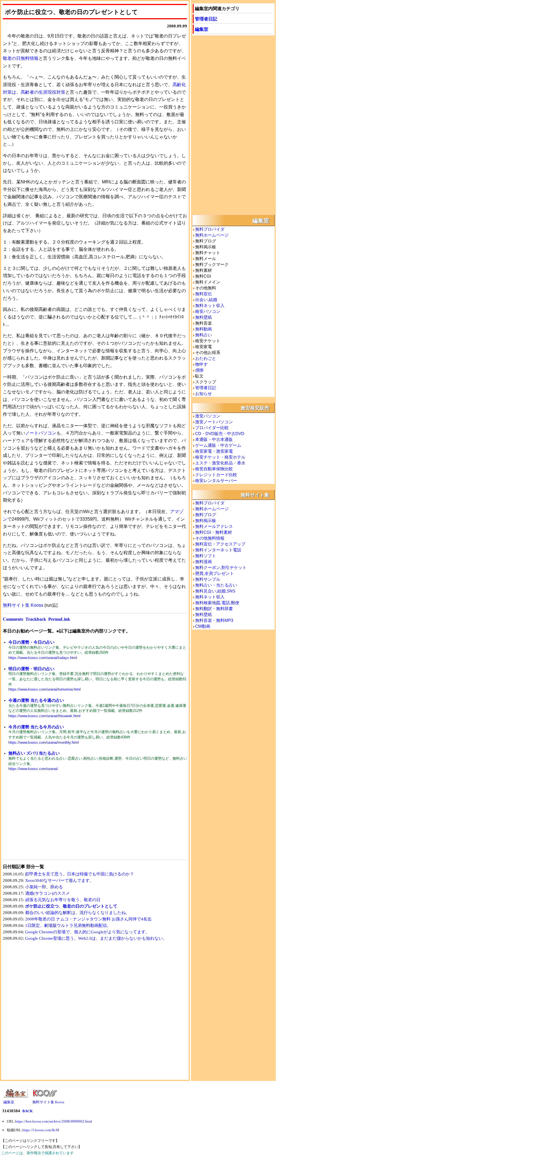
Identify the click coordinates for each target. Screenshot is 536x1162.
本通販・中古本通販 (214, 439)
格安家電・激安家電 (214, 451)
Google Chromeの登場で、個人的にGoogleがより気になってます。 (87, 932)
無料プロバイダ (209, 229)
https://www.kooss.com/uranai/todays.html (42, 658)
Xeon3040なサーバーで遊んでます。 (59, 880)
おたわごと (205, 358)
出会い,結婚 (206, 299)
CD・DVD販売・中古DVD (219, 433)
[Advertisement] (49, 819)
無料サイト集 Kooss (23, 605)
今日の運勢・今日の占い (31, 642)
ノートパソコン (40, 433)
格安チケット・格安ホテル (220, 457)
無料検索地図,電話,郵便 (217, 602)
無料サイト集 (255, 494)
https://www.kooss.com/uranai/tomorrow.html (44, 689)
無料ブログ (205, 514)
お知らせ (203, 393)
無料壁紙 (203, 317)
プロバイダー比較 (212, 427)
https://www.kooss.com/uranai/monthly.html (43, 742)
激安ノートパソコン (214, 421)
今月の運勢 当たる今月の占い (36, 727)
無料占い (203, 334)
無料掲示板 (205, 520)
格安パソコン (207, 311)
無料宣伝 (203, 293)
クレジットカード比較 (216, 474)
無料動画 (203, 329)
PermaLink (59, 619)
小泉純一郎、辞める (44, 887)
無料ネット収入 (209, 305)
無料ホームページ (212, 235)
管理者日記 (206, 18)
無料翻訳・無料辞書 (214, 608)
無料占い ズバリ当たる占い (34, 753)
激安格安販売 (255, 407)
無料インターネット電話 (218, 549)
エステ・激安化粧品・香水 (220, 462)
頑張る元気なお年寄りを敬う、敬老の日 (62, 900)
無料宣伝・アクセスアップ (220, 544)
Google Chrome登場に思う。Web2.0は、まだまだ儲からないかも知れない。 (96, 938)
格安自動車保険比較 (214, 468)
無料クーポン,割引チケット (221, 567)
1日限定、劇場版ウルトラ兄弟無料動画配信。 (68, 925)
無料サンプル (207, 579)
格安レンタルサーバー (216, 480)
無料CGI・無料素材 (213, 532)
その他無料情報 (209, 538)
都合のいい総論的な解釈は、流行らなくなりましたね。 (77, 912)
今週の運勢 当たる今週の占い (36, 700)
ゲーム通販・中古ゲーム (218, 445)
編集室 (201, 29)
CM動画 (202, 626)
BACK (27, 1111)
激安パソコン (207, 416)
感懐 (199, 370)
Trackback (35, 619)
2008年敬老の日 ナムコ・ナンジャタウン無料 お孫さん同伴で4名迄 (88, 919)
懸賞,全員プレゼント (214, 573)
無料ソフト (205, 555)
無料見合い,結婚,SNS (215, 591)
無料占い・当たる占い (216, 585)
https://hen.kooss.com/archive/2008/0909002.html (53, 1121)
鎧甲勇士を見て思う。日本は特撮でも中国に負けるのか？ (79, 874)
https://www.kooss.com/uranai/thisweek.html (44, 716)
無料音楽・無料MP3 (214, 620)
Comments (13, 619)
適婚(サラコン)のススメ (47, 893)
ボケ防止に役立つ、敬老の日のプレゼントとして (71, 906)
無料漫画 (203, 561)
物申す (201, 364)
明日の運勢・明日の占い (31, 669)
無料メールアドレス (214, 526)
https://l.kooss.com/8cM (40, 1130)
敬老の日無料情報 (21, 58)
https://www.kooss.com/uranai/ (33, 769)
